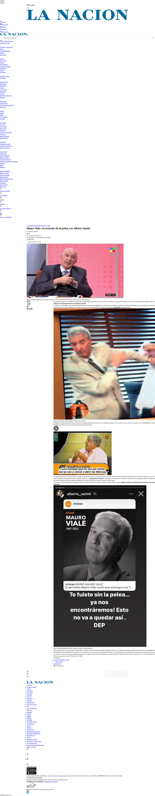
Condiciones (47, 782)
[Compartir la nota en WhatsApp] (30, 304)
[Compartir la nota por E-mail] (31, 309)
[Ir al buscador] (28, 8)
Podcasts (3, 134)
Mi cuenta (5, 32)
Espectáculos (38, 226)
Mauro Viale (59, 662)
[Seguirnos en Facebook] (28, 749)
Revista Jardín (4, 181)
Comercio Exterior (5, 66)
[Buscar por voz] (152, 38)
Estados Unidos (5, 76)
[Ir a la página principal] (77, 20)
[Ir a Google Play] (31, 770)
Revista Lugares (5, 175)
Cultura (2, 88)
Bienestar (3, 92)
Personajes (46, 226)
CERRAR (2, 1)
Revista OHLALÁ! (5, 171)
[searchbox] (77, 38)
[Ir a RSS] (28, 764)
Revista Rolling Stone (6, 179)
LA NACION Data (5, 51)
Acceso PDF (3, 152)
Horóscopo (3, 128)
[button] (77, 125)
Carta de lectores (5, 159)
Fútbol (2, 111)
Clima (1, 49)
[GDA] (31, 787)
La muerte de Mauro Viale (61, 660)
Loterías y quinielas (6, 132)
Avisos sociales (4, 158)
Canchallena (3, 117)
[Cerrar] (27, 35)
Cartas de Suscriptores (7, 105)
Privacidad (54, 782)
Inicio (3, 22)
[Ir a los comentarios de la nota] (30, 302)
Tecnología (3, 127)
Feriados (2, 130)
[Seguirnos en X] (28, 754)
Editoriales (3, 101)
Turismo (2, 125)
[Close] (28, 671)
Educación (3, 86)
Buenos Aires (4, 82)
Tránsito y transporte (6, 47)
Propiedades (4, 65)
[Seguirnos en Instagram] (28, 759)
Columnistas (4, 103)
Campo (2, 63)
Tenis (1, 115)
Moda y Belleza (4, 136)
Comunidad (3, 90)
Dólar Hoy (3, 61)
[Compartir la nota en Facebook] (28, 309)
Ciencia (2, 94)
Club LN (4, 29)
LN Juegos (3, 123)
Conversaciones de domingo (8, 161)
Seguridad (3, 84)
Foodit (4, 27)
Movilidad (3, 68)
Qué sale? (3, 142)
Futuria (2, 59)
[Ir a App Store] (31, 774)
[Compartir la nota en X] (30, 309)
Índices (2, 70)
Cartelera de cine (5, 144)
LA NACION (30, 226)
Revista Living (4, 177)
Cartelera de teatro (6, 146)
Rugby (2, 113)
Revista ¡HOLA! (4, 173)
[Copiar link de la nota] (28, 306)
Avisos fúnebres (5, 156)
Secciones (5, 25)
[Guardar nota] (28, 302)
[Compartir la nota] (28, 304)
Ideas (1, 165)
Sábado (2, 163)
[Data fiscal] (28, 793)
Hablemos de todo (5, 96)
